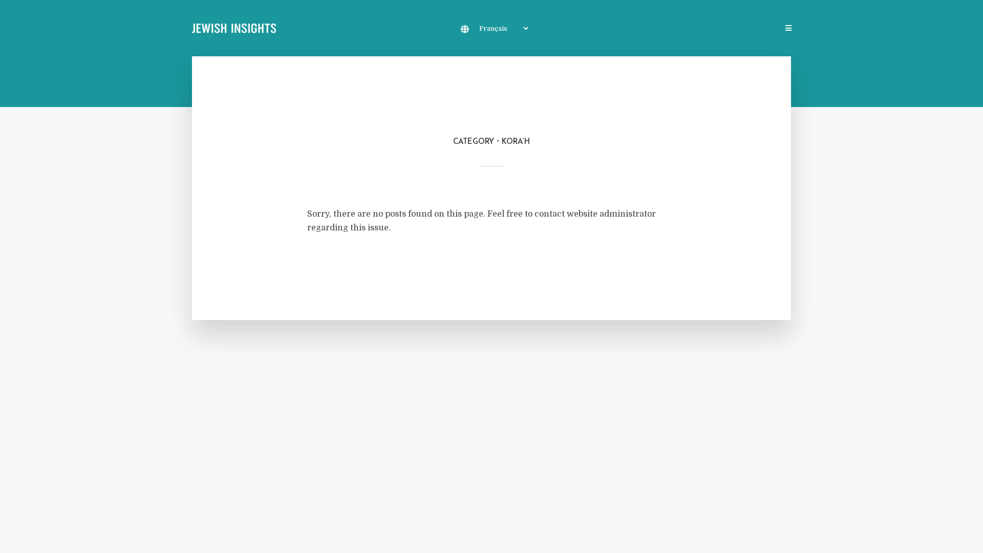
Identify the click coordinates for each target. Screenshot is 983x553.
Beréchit (564, 29)
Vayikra (643, 29)
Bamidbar (684, 29)
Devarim (726, 29)
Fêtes (762, 29)
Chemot (604, 29)
